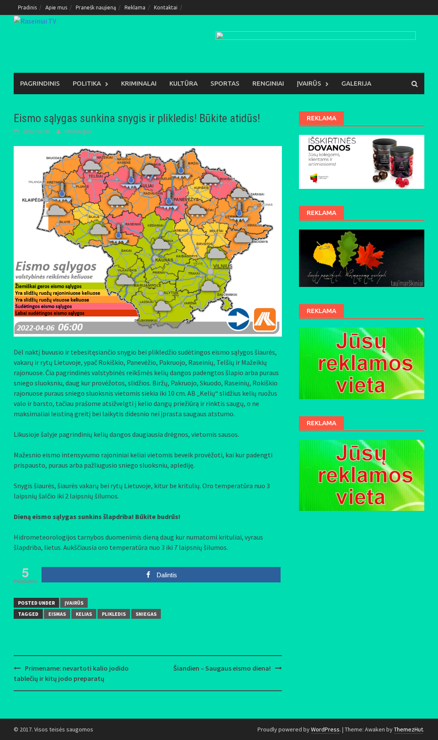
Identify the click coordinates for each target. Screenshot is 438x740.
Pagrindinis (40, 83)
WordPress (325, 729)
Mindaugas (78, 131)
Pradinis (27, 7)
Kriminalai (139, 83)
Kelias (84, 614)
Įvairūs (309, 83)
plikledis (114, 614)
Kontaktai (166, 7)
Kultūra (183, 83)
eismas (57, 614)
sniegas (146, 614)
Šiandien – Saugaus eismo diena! (222, 668)
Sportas (225, 83)
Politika (87, 83)
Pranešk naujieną (96, 7)
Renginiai (268, 83)
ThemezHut (408, 729)
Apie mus (56, 7)
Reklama (134, 7)
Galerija (356, 83)
